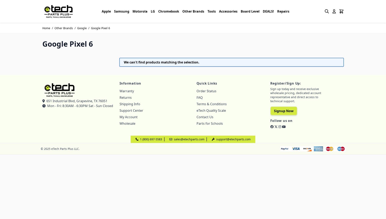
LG (153, 11)
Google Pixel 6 (100, 28)
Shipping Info (130, 104)
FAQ (200, 97)
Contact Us (205, 117)
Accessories (228, 11)
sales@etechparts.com (189, 139)
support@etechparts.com (233, 139)
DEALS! (268, 11)
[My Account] (334, 11)
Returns (126, 97)
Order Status (206, 91)
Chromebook (168, 11)
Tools (211, 11)
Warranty (127, 91)
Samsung (121, 11)
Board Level (250, 11)
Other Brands (193, 11)
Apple (106, 11)
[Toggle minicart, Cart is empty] (341, 11)
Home (46, 28)
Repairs (283, 11)
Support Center (131, 110)
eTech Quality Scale (211, 110)
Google (82, 28)
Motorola (140, 11)
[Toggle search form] (327, 11)
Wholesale (127, 123)
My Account (129, 117)
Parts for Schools (210, 123)
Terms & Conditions (212, 104)
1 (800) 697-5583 (151, 139)
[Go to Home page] (58, 11)
